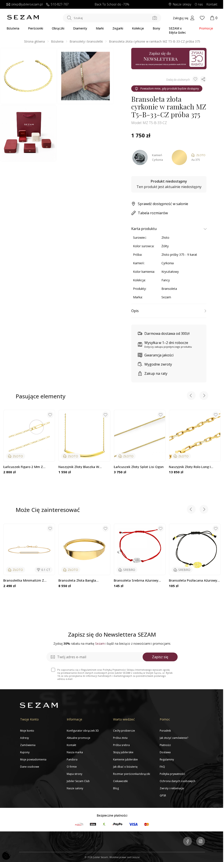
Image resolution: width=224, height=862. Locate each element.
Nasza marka (75, 752)
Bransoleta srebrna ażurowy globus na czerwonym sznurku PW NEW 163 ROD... (138, 580)
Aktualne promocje (78, 738)
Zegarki (117, 28)
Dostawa (165, 752)
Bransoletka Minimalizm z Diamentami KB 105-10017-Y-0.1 (29, 580)
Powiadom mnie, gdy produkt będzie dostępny (169, 88)
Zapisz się (160, 657)
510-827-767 (60, 4)
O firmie (72, 767)
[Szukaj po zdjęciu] (154, 18)
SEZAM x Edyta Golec (177, 30)
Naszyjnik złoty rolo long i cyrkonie (190, 467)
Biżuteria (13, 28)
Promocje (206, 28)
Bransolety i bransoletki (86, 41)
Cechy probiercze (124, 730)
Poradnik (165, 730)
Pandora (72, 759)
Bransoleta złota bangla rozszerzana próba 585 (77, 580)
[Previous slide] (191, 396)
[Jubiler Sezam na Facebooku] (187, 841)
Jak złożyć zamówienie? (174, 738)
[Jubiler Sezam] (23, 18)
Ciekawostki (120, 781)
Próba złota (120, 738)
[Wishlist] (202, 18)
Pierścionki (35, 28)
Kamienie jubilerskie (125, 759)
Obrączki (58, 28)
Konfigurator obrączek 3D (83, 730)
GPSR (163, 795)
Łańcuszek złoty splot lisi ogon (139, 467)
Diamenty (80, 28)
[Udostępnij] (203, 79)
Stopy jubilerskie (123, 752)
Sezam (166, 297)
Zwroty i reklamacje (172, 788)
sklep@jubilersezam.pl (27, 4)
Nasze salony (75, 788)
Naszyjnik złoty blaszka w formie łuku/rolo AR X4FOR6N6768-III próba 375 (80, 467)
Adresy (24, 738)
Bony (156, 28)
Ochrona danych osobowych (177, 781)
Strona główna (34, 41)
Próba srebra (121, 745)
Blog (116, 788)
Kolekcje (138, 28)
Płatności (165, 745)
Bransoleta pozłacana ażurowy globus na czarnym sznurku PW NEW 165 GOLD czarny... (194, 580)
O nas (199, 4)
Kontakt (211, 4)
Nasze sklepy (182, 4)
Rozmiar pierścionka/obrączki (131, 774)
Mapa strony (74, 774)
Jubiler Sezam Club (78, 781)
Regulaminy (167, 759)
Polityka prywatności (172, 774)
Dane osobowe (29, 767)
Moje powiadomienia (33, 759)
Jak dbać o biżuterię (125, 767)
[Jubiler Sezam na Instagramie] (200, 841)
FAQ (162, 767)
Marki (100, 28)
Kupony (25, 752)
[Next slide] (204, 396)
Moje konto (27, 730)
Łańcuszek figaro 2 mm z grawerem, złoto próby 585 (24, 467)
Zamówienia (27, 745)
